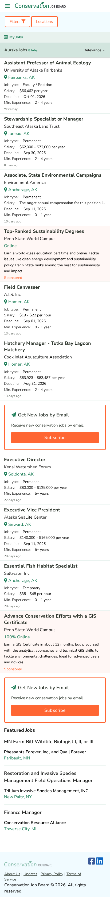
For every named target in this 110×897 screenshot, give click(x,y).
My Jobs (16, 37)
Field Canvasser (22, 287)
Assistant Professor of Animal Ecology (47, 63)
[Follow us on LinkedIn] (99, 861)
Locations (44, 21)
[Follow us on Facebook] (91, 861)
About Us (12, 874)
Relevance (93, 50)
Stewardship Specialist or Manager (43, 119)
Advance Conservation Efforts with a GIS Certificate (50, 619)
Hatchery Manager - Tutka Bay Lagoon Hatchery (47, 346)
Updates (30, 874)
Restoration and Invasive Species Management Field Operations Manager (48, 777)
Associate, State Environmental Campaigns (52, 175)
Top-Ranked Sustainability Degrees (44, 231)
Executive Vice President (32, 510)
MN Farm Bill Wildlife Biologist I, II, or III (48, 741)
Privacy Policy (52, 874)
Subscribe (55, 438)
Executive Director (24, 459)
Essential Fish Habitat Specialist (40, 566)
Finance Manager (23, 812)
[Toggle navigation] (7, 6)
